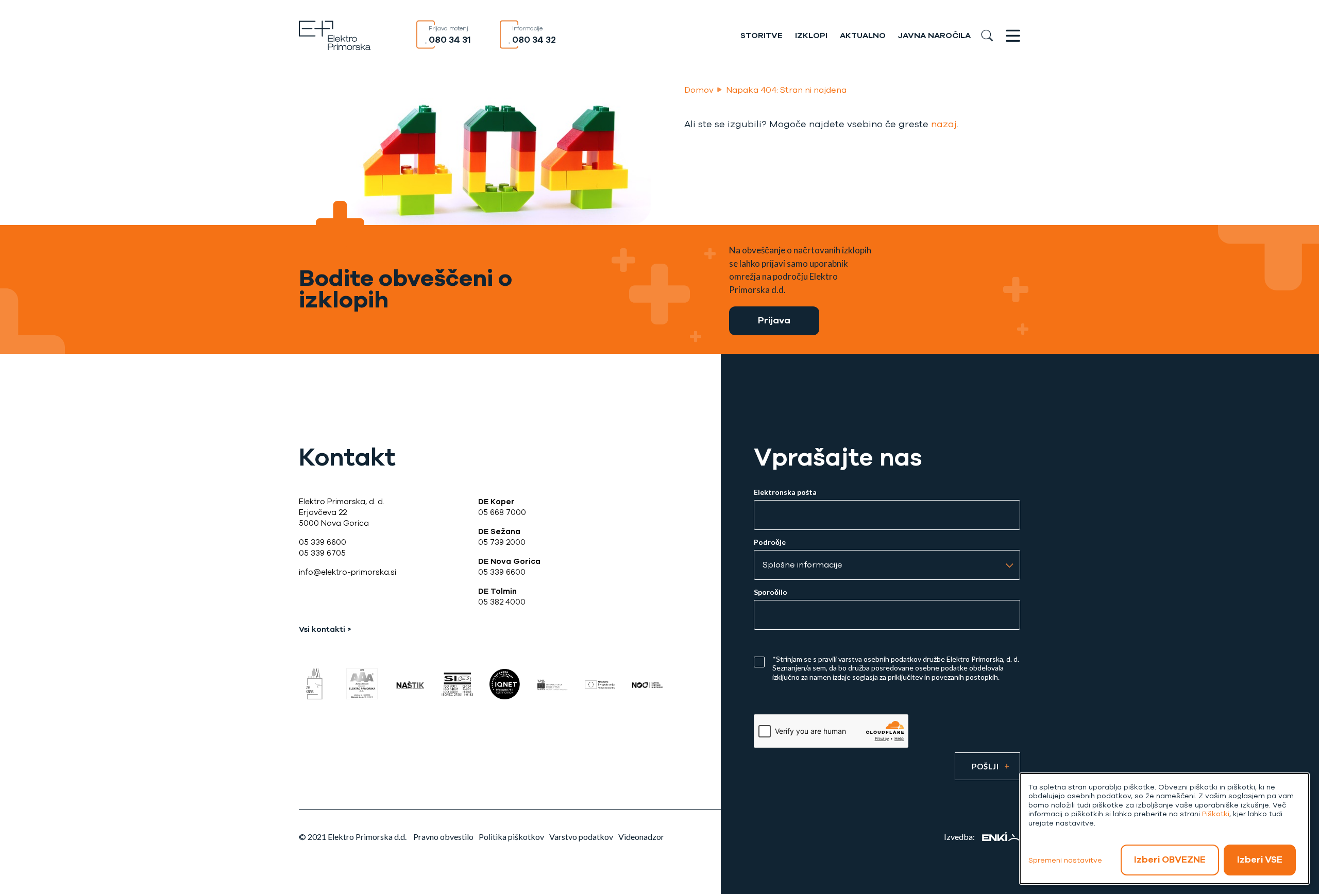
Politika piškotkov (511, 836)
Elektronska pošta (785, 492)
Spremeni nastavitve (1065, 860)
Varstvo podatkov (581, 836)
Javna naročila (934, 35)
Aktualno (863, 35)
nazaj (944, 124)
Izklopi (811, 35)
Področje (770, 542)
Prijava (774, 320)
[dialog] (1164, 828)
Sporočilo (770, 592)
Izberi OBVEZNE (1170, 859)
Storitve (761, 35)
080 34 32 (534, 39)
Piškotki (1215, 814)
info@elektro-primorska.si (347, 572)
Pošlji (985, 766)
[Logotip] (335, 34)
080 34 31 (450, 39)
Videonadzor (641, 836)
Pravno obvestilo (443, 836)
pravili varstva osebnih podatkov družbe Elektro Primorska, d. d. (918, 659)
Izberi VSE (1259, 859)
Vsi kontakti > (325, 629)
